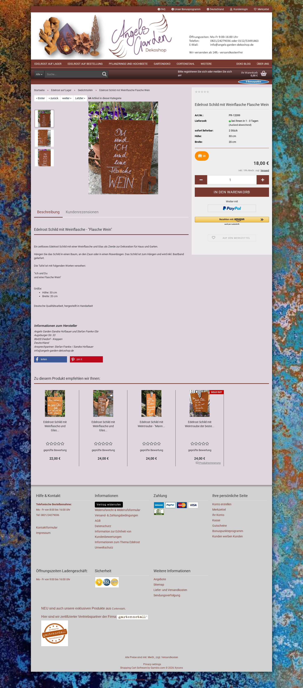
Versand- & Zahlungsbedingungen (116, 515)
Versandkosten (169, 657)
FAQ (162, 9)
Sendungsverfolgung (167, 595)
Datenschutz (103, 526)
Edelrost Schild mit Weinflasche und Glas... (55, 426)
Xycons (179, 667)
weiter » (66, 98)
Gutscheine (219, 525)
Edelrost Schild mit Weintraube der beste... (199, 424)
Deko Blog (243, 63)
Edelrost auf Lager (47, 63)
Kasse (216, 520)
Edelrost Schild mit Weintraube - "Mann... (151, 424)
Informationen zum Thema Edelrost (117, 542)
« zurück (53, 98)
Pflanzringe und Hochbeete (128, 63)
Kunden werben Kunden (227, 536)
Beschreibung (48, 212)
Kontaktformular (47, 527)
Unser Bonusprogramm (187, 9)
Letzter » (80, 98)
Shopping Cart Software (133, 667)
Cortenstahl (186, 63)
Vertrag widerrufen (109, 504)
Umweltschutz (104, 547)
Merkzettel (262, 9)
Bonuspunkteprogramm (227, 531)
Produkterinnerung (209, 462)
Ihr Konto (218, 515)
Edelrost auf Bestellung (85, 63)
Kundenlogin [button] (240, 9)
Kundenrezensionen (82, 212)
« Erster (40, 98)
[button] (215, 9)
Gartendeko (162, 63)
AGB (98, 520)
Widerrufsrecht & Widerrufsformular (117, 510)
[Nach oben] (291, 682)
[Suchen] (104, 74)
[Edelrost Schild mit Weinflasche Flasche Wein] (123, 147)
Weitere (206, 63)
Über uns (263, 63)
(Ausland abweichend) (240, 125)
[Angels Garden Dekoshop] (151, 36)
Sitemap (159, 584)
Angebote (160, 579)
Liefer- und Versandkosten (170, 590)
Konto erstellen (221, 504)
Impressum (43, 532)
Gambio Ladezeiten (134, 679)
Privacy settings (152, 664)
